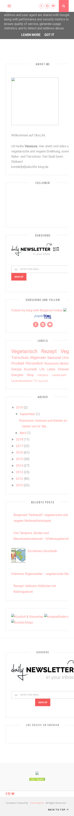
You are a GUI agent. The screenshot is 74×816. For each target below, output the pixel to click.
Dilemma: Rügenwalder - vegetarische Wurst (41, 574)
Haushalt (43, 380)
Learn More (30, 35)
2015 (19, 459)
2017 (19, 446)
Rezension (51, 363)
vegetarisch (24, 351)
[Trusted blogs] (22, 622)
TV (35, 381)
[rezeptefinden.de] (57, 617)
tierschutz (20, 357)
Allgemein (38, 357)
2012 (19, 479)
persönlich (34, 363)
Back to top (57, 809)
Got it (49, 35)
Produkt (17, 363)
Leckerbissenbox (22, 381)
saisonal (54, 357)
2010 (19, 485)
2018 (19, 439)
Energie (16, 369)
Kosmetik (30, 369)
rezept (49, 351)
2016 (19, 452)
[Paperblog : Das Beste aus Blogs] (42, 319)
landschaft (59, 375)
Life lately (47, 369)
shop (30, 375)
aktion (64, 363)
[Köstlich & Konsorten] (27, 617)
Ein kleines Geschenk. (43, 551)
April (23, 433)
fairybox (43, 375)
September (27, 414)
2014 (19, 465)
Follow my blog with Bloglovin (31, 310)
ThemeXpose (36, 802)
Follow (58, 310)
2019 (19, 407)
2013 (19, 472)
